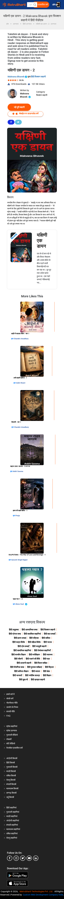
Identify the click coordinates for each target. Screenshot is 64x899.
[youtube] (29, 858)
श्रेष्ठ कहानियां (11, 726)
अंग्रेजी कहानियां (12, 820)
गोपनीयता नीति (12, 703)
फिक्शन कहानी (41, 95)
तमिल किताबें (11, 775)
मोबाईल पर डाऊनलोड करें (28, 113)
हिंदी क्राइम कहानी (38, 679)
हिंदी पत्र (46, 658)
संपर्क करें (9, 698)
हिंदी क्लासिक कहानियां (32, 634)
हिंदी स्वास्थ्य (48, 654)
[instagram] (16, 858)
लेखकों (8, 739)
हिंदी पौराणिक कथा (17, 667)
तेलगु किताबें (10, 780)
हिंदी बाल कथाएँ (49, 634)
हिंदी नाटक (48, 642)
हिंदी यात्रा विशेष (18, 642)
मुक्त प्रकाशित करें (41, 4)
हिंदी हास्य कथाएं (20, 638)
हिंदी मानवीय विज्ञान (18, 654)
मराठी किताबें (11, 771)
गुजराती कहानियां (12, 812)
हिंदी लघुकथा (14, 629)
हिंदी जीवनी (18, 658)
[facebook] (9, 858)
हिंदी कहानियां (11, 807)
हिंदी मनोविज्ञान (34, 654)
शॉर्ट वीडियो (10, 743)
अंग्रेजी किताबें (11, 758)
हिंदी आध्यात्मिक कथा (29, 629)
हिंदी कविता (46, 638)
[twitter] (22, 858)
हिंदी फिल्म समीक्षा (40, 663)
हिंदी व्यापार (36, 671)
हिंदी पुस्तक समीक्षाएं (34, 667)
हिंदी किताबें (10, 762)
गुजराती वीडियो (12, 735)
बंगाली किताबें (11, 784)
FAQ (8, 716)
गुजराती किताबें (11, 767)
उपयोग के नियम (12, 707)
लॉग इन (55, 4)
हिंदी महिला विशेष (34, 642)
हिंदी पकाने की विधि (33, 658)
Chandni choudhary (21, 339)
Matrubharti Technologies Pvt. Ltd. (37, 891)
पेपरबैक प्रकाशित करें (14, 748)
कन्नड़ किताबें (11, 793)
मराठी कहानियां (11, 816)
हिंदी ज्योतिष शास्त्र (32, 675)
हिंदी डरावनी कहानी (24, 663)
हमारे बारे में (10, 694)
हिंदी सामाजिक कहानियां (22, 650)
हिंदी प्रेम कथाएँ (23, 646)
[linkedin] (35, 858)
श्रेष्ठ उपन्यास (11, 730)
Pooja (18, 516)
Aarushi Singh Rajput (19, 560)
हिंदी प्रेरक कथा (15, 634)
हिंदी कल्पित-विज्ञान (21, 671)
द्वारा (12, 339)
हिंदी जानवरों (17, 675)
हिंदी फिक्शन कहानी (38, 76)
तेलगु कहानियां (11, 838)
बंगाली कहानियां (12, 825)
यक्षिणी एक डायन (42, 240)
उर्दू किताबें (10, 797)
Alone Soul (20, 604)
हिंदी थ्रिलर (49, 667)
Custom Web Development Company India (43, 894)
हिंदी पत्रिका (34, 638)
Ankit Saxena (18, 471)
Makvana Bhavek (16, 76)
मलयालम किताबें (12, 788)
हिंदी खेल (46, 671)
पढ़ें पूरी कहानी (19, 107)
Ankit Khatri (20, 383)
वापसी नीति (10, 711)
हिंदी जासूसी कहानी (39, 646)
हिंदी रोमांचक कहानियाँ (42, 650)
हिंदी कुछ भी (23, 679)
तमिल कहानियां (12, 833)
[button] (34, 4)
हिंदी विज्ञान (47, 675)
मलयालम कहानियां (13, 829)
